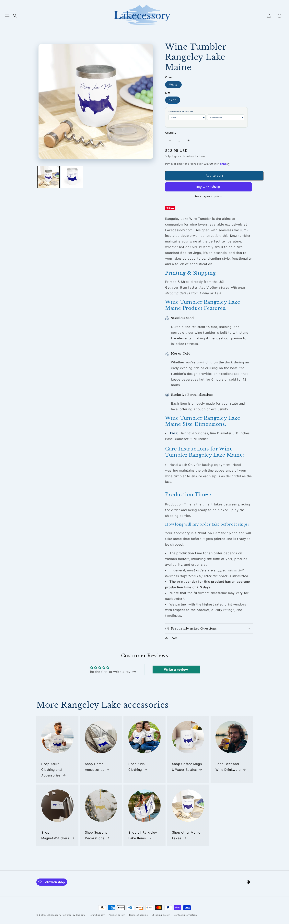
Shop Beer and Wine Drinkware (227, 767)
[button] (15, 15)
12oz (172, 100)
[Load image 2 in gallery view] (72, 177)
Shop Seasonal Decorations (97, 835)
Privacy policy (117, 915)
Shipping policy (161, 915)
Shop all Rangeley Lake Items (142, 835)
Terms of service (138, 915)
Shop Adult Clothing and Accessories (51, 769)
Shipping (170, 156)
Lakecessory (54, 915)
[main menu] (7, 15)
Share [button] (174, 638)
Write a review (176, 669)
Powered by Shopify (73, 915)
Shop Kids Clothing (136, 767)
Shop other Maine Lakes (186, 835)
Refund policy (97, 915)
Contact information (185, 915)
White (173, 84)
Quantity (170, 132)
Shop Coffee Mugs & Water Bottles (187, 767)
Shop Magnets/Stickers (55, 835)
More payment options (208, 196)
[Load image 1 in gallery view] (48, 177)
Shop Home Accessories (94, 767)
